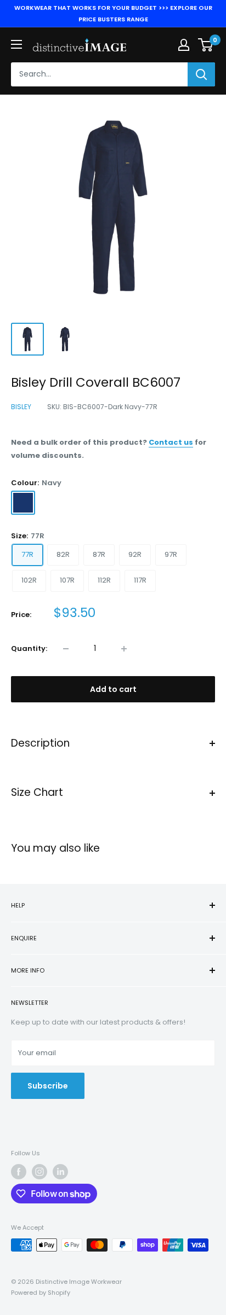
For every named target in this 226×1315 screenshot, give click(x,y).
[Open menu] (16, 44)
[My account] (183, 45)
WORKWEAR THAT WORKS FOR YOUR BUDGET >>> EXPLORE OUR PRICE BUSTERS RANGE (113, 13)
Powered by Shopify (40, 1292)
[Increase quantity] (123, 648)
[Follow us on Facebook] (18, 1171)
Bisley (21, 406)
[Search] (201, 74)
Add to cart (113, 689)
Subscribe (47, 1085)
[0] (206, 44)
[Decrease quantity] (65, 648)
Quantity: (29, 648)
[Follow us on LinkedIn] (60, 1171)
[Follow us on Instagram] (39, 1171)
